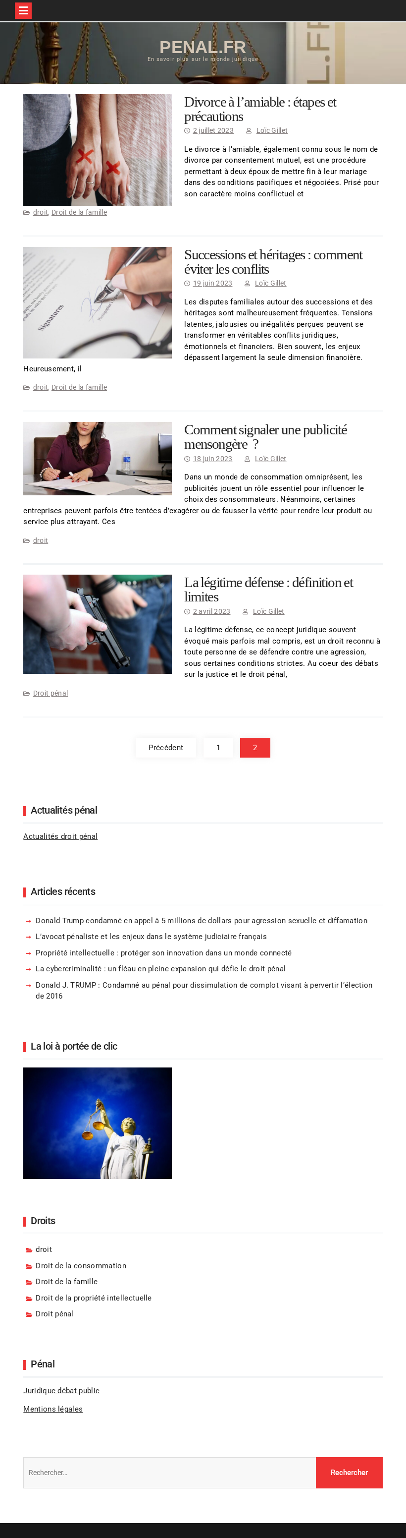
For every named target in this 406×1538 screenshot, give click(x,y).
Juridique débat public (61, 1390)
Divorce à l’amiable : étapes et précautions (260, 109)
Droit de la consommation (81, 1265)
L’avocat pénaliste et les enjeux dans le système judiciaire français (151, 936)
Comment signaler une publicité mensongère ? (265, 436)
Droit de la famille (79, 212)
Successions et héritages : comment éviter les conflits (273, 261)
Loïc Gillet (272, 130)
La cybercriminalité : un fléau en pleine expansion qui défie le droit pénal (161, 968)
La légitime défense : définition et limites (268, 589)
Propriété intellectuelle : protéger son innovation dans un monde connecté (164, 952)
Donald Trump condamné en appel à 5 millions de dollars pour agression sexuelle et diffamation (201, 920)
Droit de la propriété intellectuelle (94, 1298)
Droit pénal (50, 693)
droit (41, 212)
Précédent (166, 747)
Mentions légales (53, 1409)
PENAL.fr (203, 47)
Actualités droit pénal (60, 836)
